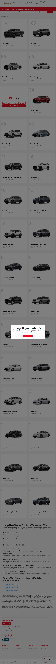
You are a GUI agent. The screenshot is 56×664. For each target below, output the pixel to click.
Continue (28, 336)
